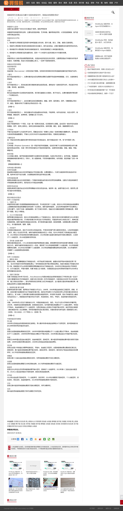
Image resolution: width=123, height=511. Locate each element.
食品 (87, 3)
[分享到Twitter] (28, 439)
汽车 (97, 3)
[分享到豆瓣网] (45, 439)
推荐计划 (108, 508)
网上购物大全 (30, 421)
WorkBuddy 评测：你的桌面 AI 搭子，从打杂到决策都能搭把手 (104, 42)
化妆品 (44, 3)
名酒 (70, 3)
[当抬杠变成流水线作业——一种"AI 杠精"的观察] (33, 469)
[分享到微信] (50, 439)
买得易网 (38, 421)
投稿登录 (116, 508)
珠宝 (50, 3)
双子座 (76, 424)
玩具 (33, 3)
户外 (116, 3)
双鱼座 (44, 421)
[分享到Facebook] (23, 439)
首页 (28, 3)
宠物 (92, 3)
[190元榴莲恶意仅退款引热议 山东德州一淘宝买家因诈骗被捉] (68, 487)
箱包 (38, 3)
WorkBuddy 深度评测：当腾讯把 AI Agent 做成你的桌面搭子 (104, 50)
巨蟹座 (13, 424)
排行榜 (81, 3)
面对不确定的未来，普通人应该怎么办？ (101, 69)
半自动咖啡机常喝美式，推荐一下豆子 (100, 93)
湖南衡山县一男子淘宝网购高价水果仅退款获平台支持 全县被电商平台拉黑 (103, 58)
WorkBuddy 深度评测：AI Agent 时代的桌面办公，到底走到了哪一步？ (104, 26)
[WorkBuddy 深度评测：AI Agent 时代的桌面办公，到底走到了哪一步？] (16, 469)
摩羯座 (54, 421)
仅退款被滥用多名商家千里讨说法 (99, 73)
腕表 (65, 3)
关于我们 (92, 508)
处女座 (23, 424)
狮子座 (18, 424)
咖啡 (106, 3)
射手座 (59, 421)
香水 (60, 3)
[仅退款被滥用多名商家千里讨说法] (50, 487)
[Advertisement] (43, 406)
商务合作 (100, 508)
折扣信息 (22, 421)
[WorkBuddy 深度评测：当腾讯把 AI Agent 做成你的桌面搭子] (68, 469)
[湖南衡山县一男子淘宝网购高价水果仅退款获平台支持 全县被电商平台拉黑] (16, 487)
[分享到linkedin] (32, 439)
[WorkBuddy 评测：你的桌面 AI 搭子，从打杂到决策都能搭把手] (50, 469)
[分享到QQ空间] (36, 439)
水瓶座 (49, 421)
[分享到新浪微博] (41, 439)
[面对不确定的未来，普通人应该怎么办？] (33, 487)
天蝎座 (64, 421)
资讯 (75, 3)
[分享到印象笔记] (54, 439)
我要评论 (46, 18)
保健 (111, 3)
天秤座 (69, 421)
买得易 (13, 3)
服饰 (55, 3)
